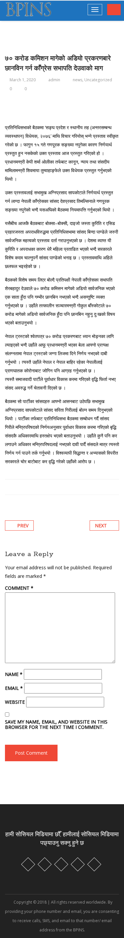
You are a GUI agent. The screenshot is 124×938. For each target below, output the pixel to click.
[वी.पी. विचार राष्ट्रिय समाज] (28, 10)
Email (14, 688)
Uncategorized (98, 80)
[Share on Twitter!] (23, 487)
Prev (22, 525)
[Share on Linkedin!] (31, 487)
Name (13, 674)
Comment (19, 588)
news (77, 80)
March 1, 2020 (23, 80)
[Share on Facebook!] (15, 487)
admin (54, 80)
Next (101, 525)
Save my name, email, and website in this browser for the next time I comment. (56, 724)
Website (15, 702)
